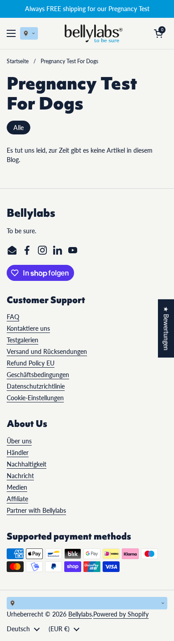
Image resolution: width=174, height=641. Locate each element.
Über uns (19, 441)
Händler (18, 452)
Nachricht (20, 475)
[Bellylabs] (94, 33)
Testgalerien (22, 340)
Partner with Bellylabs (36, 510)
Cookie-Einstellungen (35, 398)
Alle (18, 127)
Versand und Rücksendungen (47, 351)
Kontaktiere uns (28, 328)
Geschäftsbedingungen (38, 374)
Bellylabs (80, 614)
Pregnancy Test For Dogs (69, 61)
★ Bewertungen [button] (166, 328)
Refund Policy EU (30, 363)
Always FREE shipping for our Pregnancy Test (87, 8)
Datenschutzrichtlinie (36, 386)
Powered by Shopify (121, 614)
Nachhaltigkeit (26, 464)
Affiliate (17, 499)
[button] (158, 33)
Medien (17, 487)
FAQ (13, 316)
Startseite (18, 61)
